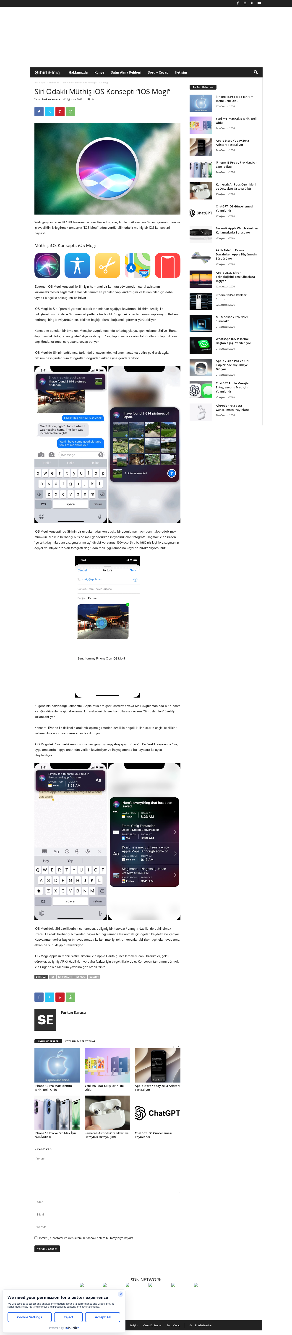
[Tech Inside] (159, 1293)
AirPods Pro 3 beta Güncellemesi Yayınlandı (233, 407)
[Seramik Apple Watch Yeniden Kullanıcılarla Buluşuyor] (201, 234)
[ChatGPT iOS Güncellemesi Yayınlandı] (157, 1113)
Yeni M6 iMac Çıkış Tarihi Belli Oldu (105, 1088)
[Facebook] (238, 3)
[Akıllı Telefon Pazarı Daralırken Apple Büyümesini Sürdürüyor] (201, 256)
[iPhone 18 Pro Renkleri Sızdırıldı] (201, 301)
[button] (256, 72)
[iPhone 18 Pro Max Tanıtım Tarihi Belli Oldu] (57, 1065)
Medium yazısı (67, 967)
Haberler (54, 82)
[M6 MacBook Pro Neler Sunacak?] (201, 323)
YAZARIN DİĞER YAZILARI (80, 1041)
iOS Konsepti (65, 976)
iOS (151, 227)
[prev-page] (173, 1046)
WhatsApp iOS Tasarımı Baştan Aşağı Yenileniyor (233, 341)
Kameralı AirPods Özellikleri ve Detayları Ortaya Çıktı (106, 1135)
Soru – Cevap (158, 72)
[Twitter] (252, 3)
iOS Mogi (81, 976)
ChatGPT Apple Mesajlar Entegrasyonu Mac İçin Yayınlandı (233, 387)
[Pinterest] (60, 111)
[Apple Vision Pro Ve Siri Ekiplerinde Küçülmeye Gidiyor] (201, 367)
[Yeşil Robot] (136, 1293)
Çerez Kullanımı (152, 1325)
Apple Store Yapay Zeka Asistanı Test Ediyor (157, 1088)
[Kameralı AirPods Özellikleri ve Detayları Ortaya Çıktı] (107, 1113)
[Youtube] (259, 3)
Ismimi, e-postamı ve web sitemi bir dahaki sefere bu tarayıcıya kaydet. (86, 1238)
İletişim (181, 72)
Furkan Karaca (51, 99)
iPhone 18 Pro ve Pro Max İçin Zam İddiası (55, 1135)
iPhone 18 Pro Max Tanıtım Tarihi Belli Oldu (53, 1088)
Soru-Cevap (173, 1325)
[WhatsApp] (70, 111)
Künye (99, 72)
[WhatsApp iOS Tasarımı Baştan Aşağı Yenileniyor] (201, 345)
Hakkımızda (78, 72)
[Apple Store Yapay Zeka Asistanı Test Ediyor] (157, 1065)
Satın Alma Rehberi (126, 72)
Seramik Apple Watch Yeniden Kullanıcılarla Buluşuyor (237, 230)
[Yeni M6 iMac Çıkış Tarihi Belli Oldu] (107, 1065)
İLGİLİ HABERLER (48, 1041)
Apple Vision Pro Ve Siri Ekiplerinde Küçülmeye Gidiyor (232, 365)
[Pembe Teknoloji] (181, 1293)
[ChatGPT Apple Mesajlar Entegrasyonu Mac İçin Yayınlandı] (201, 389)
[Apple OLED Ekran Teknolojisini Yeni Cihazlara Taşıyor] (201, 279)
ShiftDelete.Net (203, 1325)
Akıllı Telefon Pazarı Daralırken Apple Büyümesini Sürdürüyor (237, 254)
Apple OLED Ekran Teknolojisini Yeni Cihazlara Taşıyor (235, 277)
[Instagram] (245, 3)
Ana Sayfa (39, 82)
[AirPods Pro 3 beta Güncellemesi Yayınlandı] (201, 412)
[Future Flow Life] (204, 1293)
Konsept (94, 976)
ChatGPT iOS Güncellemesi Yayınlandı (153, 1135)
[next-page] (178, 1046)
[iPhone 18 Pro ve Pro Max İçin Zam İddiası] (57, 1113)
